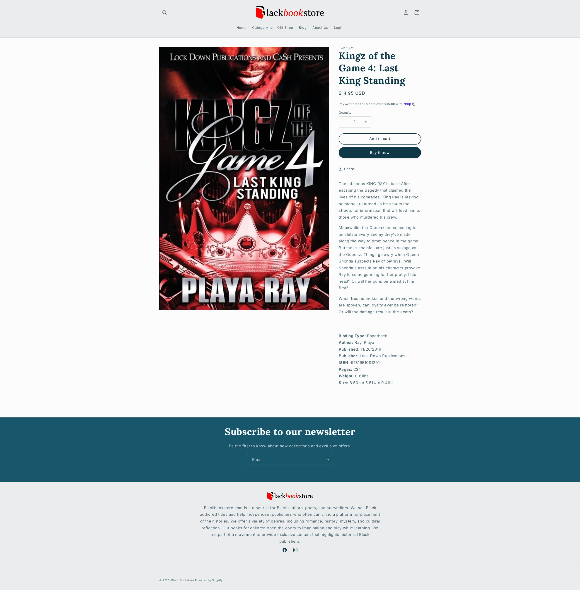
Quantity (345, 112)
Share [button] (349, 169)
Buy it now (380, 152)
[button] (164, 12)
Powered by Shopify (208, 580)
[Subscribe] (327, 459)
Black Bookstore (182, 580)
